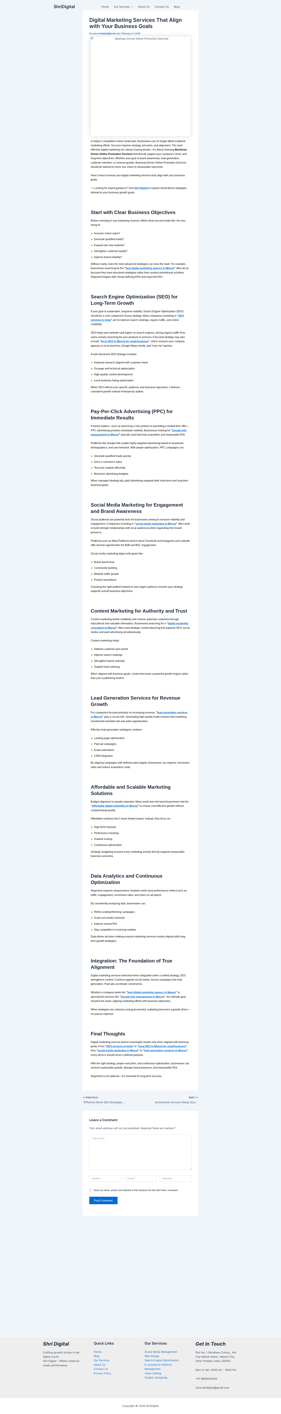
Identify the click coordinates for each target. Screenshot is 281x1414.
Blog (177, 6)
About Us (144, 6)
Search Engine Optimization (162, 1360)
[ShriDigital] (47, 6)
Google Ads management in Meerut (142, 996)
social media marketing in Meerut (156, 523)
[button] (131, 6)
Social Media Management (161, 1351)
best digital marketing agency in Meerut (150, 268)
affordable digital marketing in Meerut (115, 805)
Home (105, 6)
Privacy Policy (102, 1373)
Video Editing (153, 1373)
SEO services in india (119, 1046)
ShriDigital (64, 6)
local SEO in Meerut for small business (124, 341)
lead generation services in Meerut (165, 1050)
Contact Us (162, 6)
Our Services (122, 6)
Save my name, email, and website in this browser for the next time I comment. (136, 1190)
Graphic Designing (156, 1377)
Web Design (152, 1356)
